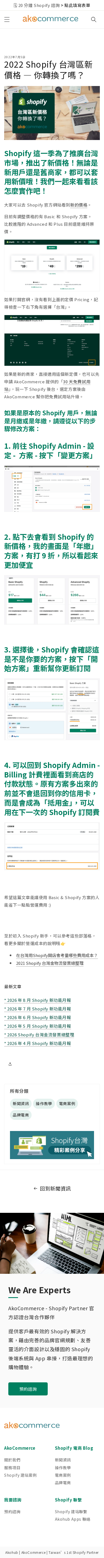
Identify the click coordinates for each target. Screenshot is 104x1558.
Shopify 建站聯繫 (71, 1511)
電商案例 (67, 1103)
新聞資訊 (21, 1103)
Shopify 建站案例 (20, 1475)
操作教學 (44, 1103)
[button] (7, 19)
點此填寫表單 (77, 5)
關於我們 (12, 1460)
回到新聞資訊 (55, 1188)
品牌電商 (21, 1115)
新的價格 (78, 205)
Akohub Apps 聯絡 (72, 1519)
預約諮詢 (28, 1389)
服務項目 (12, 1467)
